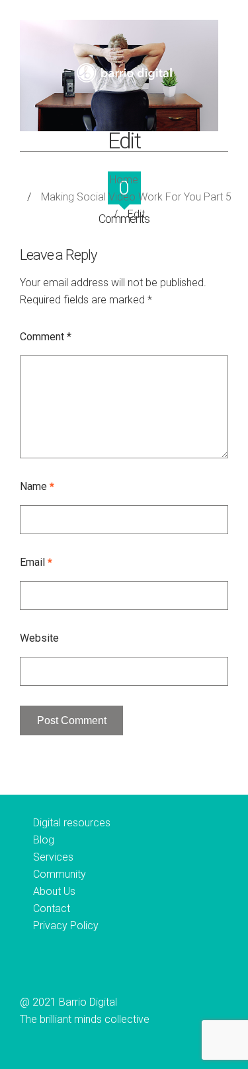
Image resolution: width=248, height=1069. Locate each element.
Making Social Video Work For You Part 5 (136, 197)
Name (37, 486)
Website (39, 638)
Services (53, 857)
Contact (51, 908)
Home (124, 179)
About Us (54, 891)
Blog (43, 840)
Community (59, 874)
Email (36, 562)
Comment (45, 336)
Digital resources (71, 822)
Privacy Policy (66, 925)
